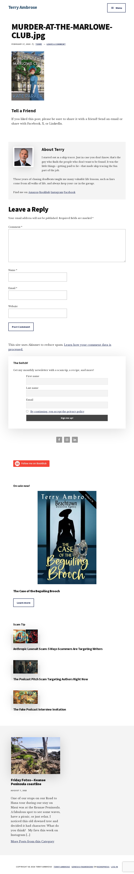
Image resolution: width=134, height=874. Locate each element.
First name (32, 376)
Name (12, 270)
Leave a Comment (56, 44)
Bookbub (44, 192)
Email (12, 288)
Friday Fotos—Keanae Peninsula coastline (28, 782)
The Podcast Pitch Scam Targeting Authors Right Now (50, 679)
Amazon (33, 192)
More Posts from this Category (32, 841)
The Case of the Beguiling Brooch (36, 591)
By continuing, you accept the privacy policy (57, 411)
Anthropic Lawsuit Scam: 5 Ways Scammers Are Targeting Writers (57, 649)
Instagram (57, 192)
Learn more (23, 602)
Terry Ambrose (22, 7)
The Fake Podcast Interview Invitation (39, 709)
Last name (32, 388)
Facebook (69, 192)
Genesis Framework (82, 866)
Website (13, 306)
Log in (114, 866)
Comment (15, 226)
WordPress (103, 866)
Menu (119, 7)
